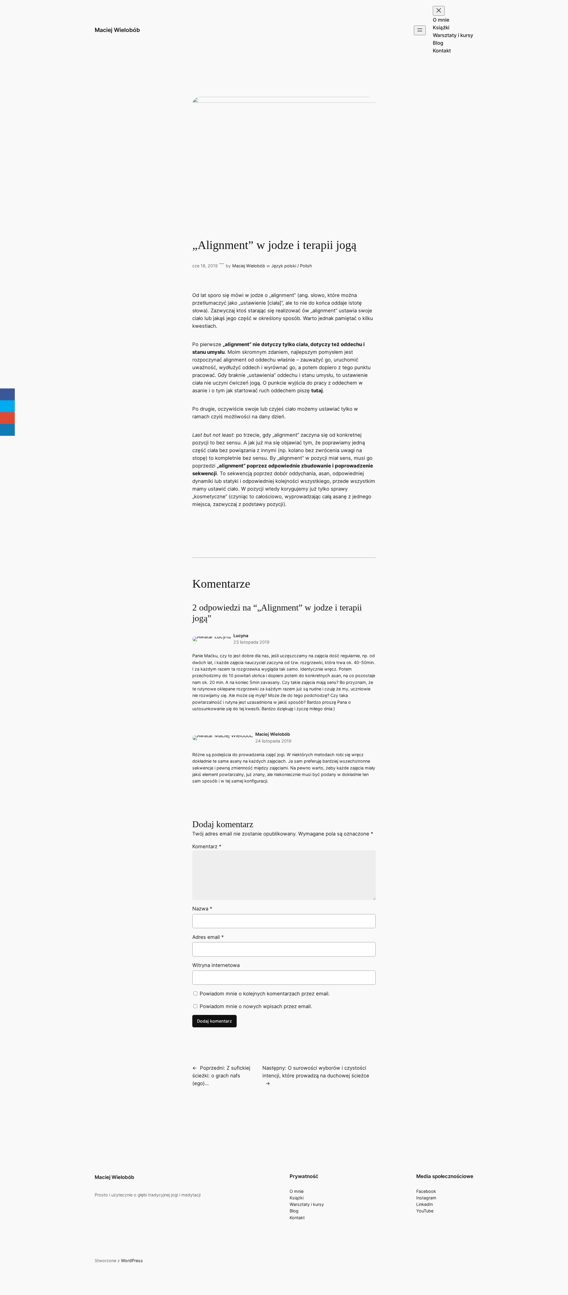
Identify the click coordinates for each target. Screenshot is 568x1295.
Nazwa (202, 909)
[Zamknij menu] (439, 11)
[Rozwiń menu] (420, 30)
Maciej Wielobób (117, 29)
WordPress (132, 1260)
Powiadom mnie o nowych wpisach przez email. (256, 1006)
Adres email (208, 937)
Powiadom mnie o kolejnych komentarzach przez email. (265, 994)
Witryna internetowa (216, 965)
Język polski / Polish (291, 265)
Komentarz (206, 846)
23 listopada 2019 (251, 642)
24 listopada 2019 (273, 740)
